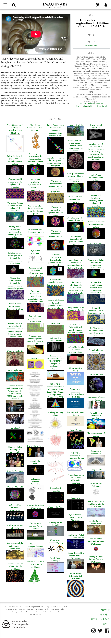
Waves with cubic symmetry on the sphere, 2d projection (15, 183)
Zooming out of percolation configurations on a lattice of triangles (75, 264)
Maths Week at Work (75, 369)
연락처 (106, 623)
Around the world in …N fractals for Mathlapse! (35, 564)
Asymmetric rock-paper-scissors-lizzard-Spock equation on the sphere (75, 145)
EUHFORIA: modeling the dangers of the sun (76, 456)
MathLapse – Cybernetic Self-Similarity (76, 576)
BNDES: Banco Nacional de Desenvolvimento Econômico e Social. (91, 105)
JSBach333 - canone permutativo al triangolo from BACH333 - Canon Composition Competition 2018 (55, 390)
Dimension (75, 498)
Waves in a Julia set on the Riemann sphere (96, 224)
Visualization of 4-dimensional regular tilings (35, 232)
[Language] (97, 5)
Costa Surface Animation (96, 484)
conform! (35, 358)
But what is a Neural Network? (55, 339)
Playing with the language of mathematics (15, 449)
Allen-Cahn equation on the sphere (96, 177)
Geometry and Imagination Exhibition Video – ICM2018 (76, 393)
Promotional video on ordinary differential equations (76, 479)
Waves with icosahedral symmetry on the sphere (55, 235)
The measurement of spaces (96, 434)
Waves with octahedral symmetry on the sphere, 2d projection (35, 184)
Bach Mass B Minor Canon (75, 413)
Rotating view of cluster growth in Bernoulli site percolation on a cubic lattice (15, 258)
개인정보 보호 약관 (100, 619)
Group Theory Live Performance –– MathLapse (76, 555)
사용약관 (105, 610)
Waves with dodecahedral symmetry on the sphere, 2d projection (55, 186)
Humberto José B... (91, 45)
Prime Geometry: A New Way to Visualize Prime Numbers (15, 129)
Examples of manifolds (55, 489)
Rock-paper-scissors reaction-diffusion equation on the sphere (75, 177)
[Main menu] (5, 5)
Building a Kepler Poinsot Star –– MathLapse (96, 559)
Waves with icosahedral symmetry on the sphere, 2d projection (96, 200)
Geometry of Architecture (95, 452)
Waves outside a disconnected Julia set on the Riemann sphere (35, 209)
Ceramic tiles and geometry (96, 351)
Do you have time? (35, 446)
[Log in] (106, 5)
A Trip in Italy (96, 469)
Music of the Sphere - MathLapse (35, 506)
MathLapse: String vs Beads (55, 413)
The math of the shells (35, 462)
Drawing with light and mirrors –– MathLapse (15, 546)
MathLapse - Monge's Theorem (35, 545)
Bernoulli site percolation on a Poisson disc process (55, 282)
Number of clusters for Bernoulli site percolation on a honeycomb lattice (56, 304)
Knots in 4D (15, 428)
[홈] (55, 4)
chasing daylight (76, 125)
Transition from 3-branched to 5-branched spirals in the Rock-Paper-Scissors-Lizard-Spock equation (15, 330)
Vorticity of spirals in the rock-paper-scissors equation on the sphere (55, 161)
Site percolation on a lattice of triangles (75, 308)
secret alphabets (15, 370)
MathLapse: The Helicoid (55, 523)
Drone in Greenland (15, 471)
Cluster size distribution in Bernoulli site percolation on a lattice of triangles (75, 287)
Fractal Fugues (76, 430)
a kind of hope (96, 242)
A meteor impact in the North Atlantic (75, 219)
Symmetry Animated (35, 252)
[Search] (13, 5)
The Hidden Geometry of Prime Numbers (35, 128)
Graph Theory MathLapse (56, 559)
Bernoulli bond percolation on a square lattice (35, 319)
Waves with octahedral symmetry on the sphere (55, 211)
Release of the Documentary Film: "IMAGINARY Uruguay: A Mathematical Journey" (55, 362)
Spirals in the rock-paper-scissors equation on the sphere (15, 160)
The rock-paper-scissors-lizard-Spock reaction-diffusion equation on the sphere (35, 158)
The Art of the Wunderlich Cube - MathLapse (96, 541)
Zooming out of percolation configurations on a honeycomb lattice (35, 272)
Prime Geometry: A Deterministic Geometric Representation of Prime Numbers (55, 130)
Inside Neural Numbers (96, 126)
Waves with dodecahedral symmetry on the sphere (76, 240)
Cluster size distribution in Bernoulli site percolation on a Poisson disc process (15, 283)
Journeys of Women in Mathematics (95, 398)
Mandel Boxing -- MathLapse (96, 522)
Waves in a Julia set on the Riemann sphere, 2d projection (15, 207)
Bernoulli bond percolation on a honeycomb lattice (15, 306)
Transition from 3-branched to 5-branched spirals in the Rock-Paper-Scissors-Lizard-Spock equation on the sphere (96, 152)
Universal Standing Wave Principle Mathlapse (15, 566)
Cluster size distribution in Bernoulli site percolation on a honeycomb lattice (35, 296)
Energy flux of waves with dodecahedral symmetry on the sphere (15, 231)
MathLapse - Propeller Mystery (55, 541)
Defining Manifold (15, 486)
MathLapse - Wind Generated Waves (76, 536)
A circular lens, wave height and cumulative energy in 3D (35, 340)
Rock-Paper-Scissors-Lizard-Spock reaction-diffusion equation (75, 328)
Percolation (55, 323)
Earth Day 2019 (96, 374)
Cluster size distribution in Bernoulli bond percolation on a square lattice (96, 287)
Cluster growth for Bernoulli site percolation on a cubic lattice (96, 264)
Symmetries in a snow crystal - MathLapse (76, 517)
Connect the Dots (55, 507)
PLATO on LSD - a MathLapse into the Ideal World (96, 504)
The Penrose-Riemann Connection (35, 481)
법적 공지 (105, 614)
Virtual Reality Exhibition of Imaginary (96, 415)
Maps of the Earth (15, 351)
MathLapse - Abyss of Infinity (15, 526)
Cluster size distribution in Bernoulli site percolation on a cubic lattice (55, 259)
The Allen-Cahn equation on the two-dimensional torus (96, 332)
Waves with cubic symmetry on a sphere (75, 199)
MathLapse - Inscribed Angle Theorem (35, 526)
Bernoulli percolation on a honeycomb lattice (96, 311)
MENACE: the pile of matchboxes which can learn (76, 350)
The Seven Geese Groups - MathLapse (15, 507)
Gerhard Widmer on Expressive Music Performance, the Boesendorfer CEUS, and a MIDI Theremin (15, 392)
